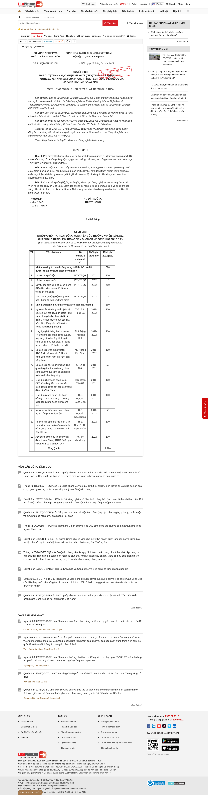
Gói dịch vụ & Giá (139, 4)
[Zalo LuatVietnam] (154, 726)
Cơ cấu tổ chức (30, 629)
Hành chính (55, 698)
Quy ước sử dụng (109, 732)
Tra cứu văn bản (53, 11)
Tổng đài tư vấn (68, 748)
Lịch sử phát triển (29, 727)
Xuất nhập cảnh (41, 665)
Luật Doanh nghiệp (46, 792)
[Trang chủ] (19, 11)
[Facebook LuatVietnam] (148, 726)
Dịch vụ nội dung (68, 743)
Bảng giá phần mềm (110, 721)
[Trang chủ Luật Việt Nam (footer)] (32, 758)
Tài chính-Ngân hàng (33, 649)
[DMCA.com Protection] (176, 784)
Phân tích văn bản (69, 727)
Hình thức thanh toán (110, 727)
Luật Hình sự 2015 (77, 792)
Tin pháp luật (110, 11)
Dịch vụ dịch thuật (69, 737)
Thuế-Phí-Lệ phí (51, 649)
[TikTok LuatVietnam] (164, 726)
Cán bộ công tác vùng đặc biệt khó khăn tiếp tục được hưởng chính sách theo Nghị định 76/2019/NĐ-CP (169, 74)
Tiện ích (177, 11)
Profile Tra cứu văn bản (31, 732)
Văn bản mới (32, 11)
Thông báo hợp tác (109, 748)
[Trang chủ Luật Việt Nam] (30, 4)
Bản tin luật (128, 11)
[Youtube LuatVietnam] (159, 726)
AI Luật (164, 11)
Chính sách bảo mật (110, 737)
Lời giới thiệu (27, 721)
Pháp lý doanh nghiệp (71, 732)
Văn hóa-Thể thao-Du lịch (50, 629)
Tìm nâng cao (136, 23)
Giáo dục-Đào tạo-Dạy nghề (36, 698)
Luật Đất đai (62, 792)
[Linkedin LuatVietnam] (174, 726)
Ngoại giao (28, 665)
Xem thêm (136, 608)
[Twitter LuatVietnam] (169, 726)
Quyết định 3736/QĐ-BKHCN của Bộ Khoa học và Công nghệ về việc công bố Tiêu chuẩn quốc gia (75, 569)
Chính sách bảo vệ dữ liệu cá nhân (117, 743)
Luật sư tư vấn (147, 11)
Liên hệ (24, 737)
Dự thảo (71, 11)
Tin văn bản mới (89, 11)
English (159, 4)
